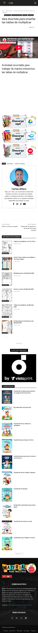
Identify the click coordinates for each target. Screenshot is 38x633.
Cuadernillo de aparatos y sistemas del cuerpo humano (28, 228)
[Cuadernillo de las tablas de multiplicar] (7, 429)
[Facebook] (9, 32)
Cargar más (18, 553)
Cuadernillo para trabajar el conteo (24, 537)
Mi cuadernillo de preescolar (22, 407)
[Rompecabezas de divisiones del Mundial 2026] (7, 327)
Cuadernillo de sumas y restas (23, 521)
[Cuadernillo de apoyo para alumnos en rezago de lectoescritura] (7, 397)
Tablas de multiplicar (16, 15)
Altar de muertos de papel (10, 226)
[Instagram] (17, 204)
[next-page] (6, 337)
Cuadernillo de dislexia (20, 489)
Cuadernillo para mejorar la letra (23, 440)
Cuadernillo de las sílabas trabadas (24, 472)
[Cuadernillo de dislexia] (7, 494)
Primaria (25, 15)
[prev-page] (3, 337)
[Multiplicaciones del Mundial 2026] (7, 279)
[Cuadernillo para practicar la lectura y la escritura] (7, 462)
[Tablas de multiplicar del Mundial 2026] (7, 311)
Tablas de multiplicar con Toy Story (24, 241)
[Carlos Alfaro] (19, 177)
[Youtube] (24, 204)
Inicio (3, 11)
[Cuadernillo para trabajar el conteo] (7, 543)
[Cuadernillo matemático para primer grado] (7, 511)
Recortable (30, 15)
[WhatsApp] (22, 32)
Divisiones (4, 333)
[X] (14, 32)
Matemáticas (9, 11)
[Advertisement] (19, 95)
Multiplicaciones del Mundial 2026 (24, 273)
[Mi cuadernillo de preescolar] (7, 413)
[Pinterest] (18, 32)
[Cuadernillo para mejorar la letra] (7, 446)
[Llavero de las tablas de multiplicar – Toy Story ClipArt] (7, 263)
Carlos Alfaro (19, 189)
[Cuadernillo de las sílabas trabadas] (7, 478)
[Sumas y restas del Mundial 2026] (7, 295)
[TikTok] (21, 204)
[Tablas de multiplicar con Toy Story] (7, 247)
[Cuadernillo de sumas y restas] (7, 527)
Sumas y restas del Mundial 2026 (24, 289)
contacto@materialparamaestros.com (19, 605)
